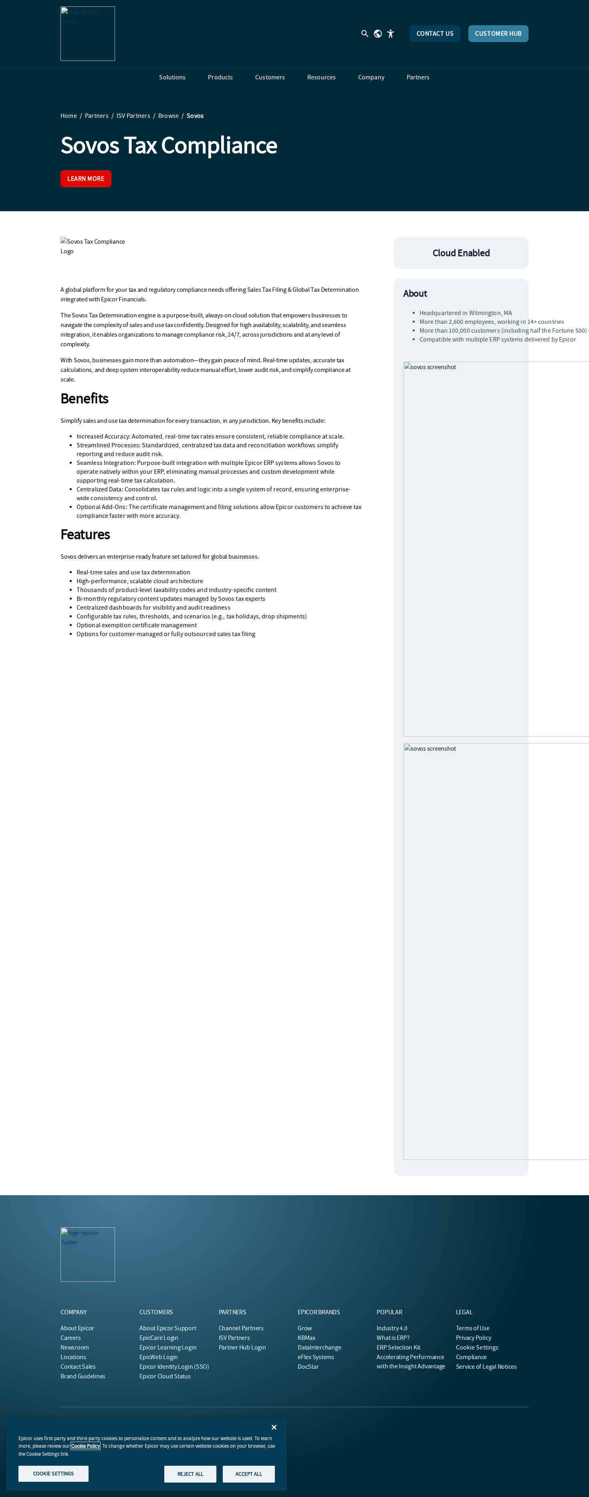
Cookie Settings (477, 1347)
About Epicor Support (167, 1328)
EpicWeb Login (158, 1357)
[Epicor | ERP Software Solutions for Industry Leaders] (88, 33)
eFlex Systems (316, 1357)
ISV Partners (133, 116)
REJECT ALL (190, 1474)
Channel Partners (241, 1328)
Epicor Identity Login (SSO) (174, 1367)
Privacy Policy (473, 1338)
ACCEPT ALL (249, 1474)
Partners (97, 116)
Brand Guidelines (83, 1376)
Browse (168, 116)
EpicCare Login (158, 1338)
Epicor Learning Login (167, 1347)
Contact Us (435, 34)
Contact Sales (78, 1367)
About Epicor (77, 1328)
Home (69, 116)
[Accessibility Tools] (390, 34)
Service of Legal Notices (486, 1367)
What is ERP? (393, 1338)
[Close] (274, 1427)
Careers (71, 1338)
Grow (305, 1328)
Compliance (471, 1357)
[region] (146, 1454)
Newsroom (75, 1347)
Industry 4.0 (392, 1328)
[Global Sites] (377, 34)
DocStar (308, 1367)
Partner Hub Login (242, 1347)
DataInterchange (319, 1347)
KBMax (306, 1338)
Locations (73, 1357)
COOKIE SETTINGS (53, 1473)
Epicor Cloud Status (164, 1376)
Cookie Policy (85, 1445)
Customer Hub (498, 34)
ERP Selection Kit (398, 1347)
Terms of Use (473, 1328)
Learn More (86, 179)
